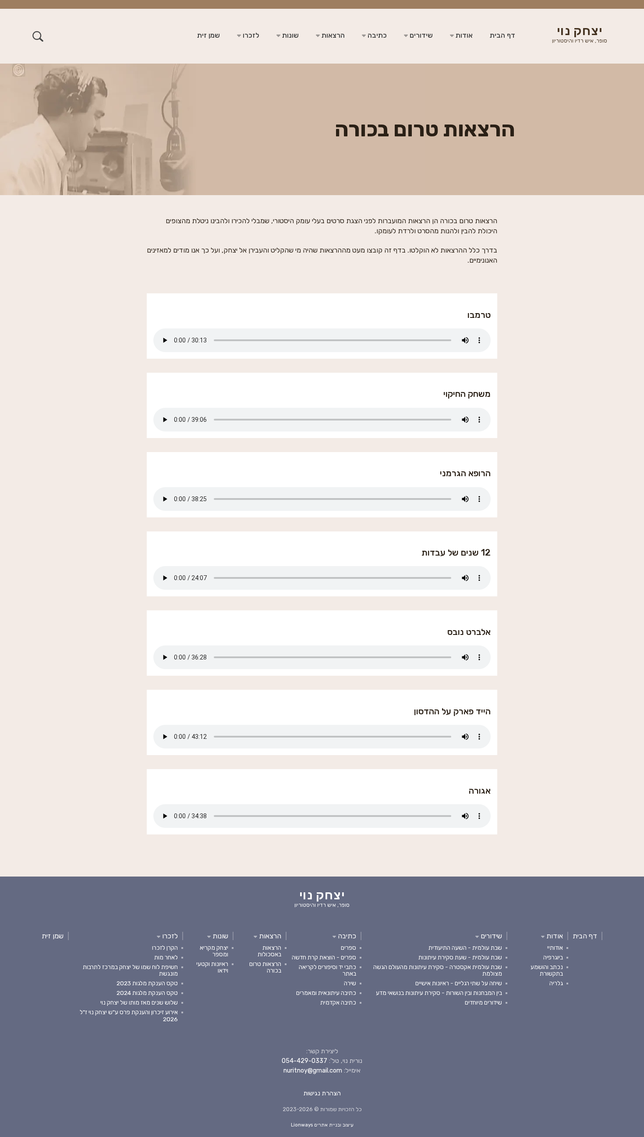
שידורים (420, 35)
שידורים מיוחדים (483, 1002)
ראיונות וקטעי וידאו (212, 967)
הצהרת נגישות (322, 1093)
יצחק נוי (579, 35)
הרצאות (332, 35)
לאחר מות (166, 957)
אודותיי (555, 947)
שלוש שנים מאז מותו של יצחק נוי (139, 1002)
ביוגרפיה (553, 957)
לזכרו (250, 35)
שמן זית (208, 35)
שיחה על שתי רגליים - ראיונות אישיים (458, 983)
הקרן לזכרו (165, 947)
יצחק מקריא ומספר (214, 951)
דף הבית (502, 35)
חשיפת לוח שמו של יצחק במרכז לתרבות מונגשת (130, 970)
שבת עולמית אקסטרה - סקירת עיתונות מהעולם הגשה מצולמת (437, 970)
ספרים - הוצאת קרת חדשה (324, 957)
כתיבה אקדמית (338, 1002)
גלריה (556, 983)
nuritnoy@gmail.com (312, 1070)
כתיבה (376, 35)
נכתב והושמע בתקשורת (547, 970)
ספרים (348, 947)
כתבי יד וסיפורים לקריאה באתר (327, 970)
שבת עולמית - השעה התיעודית (465, 947)
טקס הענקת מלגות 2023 (147, 983)
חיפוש (37, 36)
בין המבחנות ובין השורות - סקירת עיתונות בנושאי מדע (439, 992)
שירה (350, 983)
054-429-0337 (304, 1061)
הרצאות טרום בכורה (265, 967)
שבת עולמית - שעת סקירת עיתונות (460, 957)
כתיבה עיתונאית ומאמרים (326, 992)
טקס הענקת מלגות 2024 (147, 992)
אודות (463, 35)
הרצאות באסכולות (269, 951)
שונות (289, 35)
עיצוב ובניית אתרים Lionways (322, 1125)
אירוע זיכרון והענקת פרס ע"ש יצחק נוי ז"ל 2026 (129, 1015)
